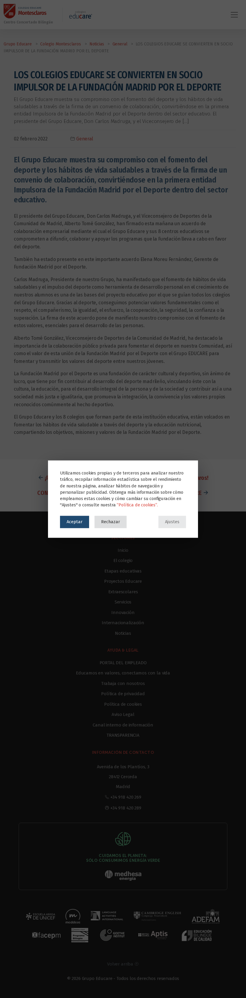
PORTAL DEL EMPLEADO (123, 662)
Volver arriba (120, 964)
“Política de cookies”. (137, 505)
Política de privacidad (123, 693)
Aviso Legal (123, 714)
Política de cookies (123, 704)
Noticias (123, 633)
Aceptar (74, 521)
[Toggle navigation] (234, 14)
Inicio (123, 550)
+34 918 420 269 (125, 797)
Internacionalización (123, 622)
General (84, 139)
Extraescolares (123, 591)
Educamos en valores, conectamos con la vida (123, 673)
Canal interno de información (123, 725)
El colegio (123, 560)
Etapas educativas (123, 571)
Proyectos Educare (123, 581)
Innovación (122, 612)
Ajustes (172, 521)
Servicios (123, 602)
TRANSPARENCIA (123, 735)
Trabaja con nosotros (123, 683)
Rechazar (110, 521)
